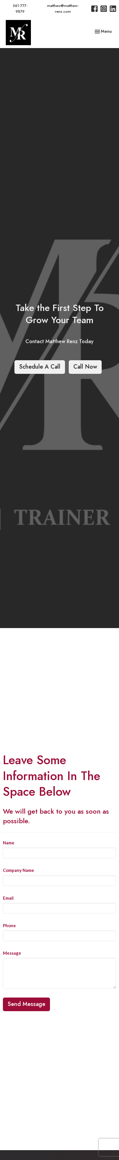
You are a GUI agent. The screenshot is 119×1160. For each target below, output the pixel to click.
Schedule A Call (39, 367)
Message (12, 953)
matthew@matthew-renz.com (63, 8)
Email (8, 898)
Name (8, 842)
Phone (9, 925)
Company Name (18, 870)
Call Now (85, 367)
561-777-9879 (20, 8)
